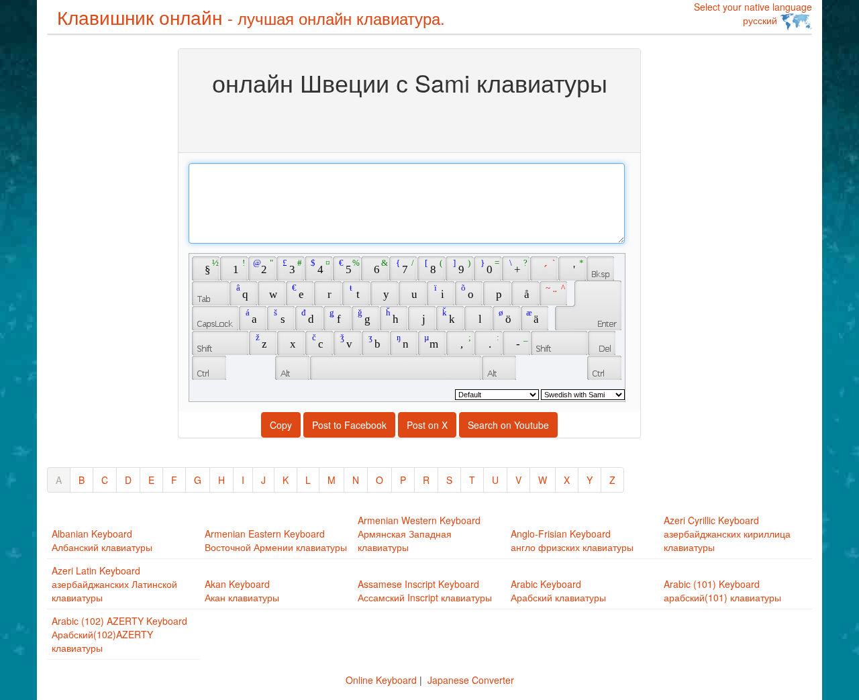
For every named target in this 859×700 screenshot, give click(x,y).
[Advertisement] (100, 249)
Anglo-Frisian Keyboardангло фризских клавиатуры (572, 540)
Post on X (427, 425)
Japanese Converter (470, 680)
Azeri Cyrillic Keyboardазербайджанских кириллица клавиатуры (727, 533)
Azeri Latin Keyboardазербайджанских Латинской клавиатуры (114, 584)
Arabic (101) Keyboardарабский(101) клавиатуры (722, 590)
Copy (281, 425)
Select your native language (753, 13)
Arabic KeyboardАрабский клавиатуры (558, 590)
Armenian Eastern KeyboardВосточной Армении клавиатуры (276, 540)
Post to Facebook (349, 425)
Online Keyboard (381, 680)
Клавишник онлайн (251, 16)
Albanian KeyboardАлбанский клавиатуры (102, 540)
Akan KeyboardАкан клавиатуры (242, 590)
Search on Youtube (508, 425)
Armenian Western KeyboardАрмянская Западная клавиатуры (419, 533)
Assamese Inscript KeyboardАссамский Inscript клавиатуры (425, 590)
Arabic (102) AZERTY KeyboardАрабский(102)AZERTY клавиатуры (119, 634)
